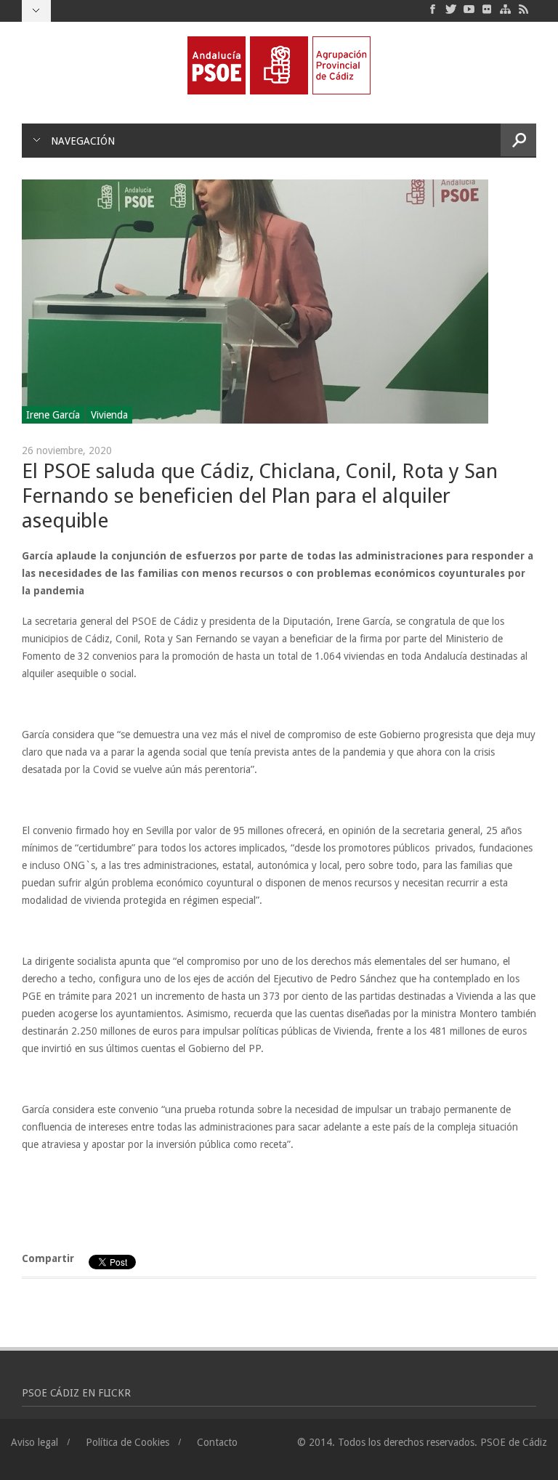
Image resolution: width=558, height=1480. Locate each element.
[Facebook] (432, 8)
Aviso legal (34, 1442)
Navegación (83, 141)
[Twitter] (450, 8)
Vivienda (109, 415)
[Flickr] (487, 8)
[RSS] (523, 8)
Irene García (53, 415)
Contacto (217, 1442)
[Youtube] (469, 8)
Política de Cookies (127, 1442)
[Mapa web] (505, 8)
